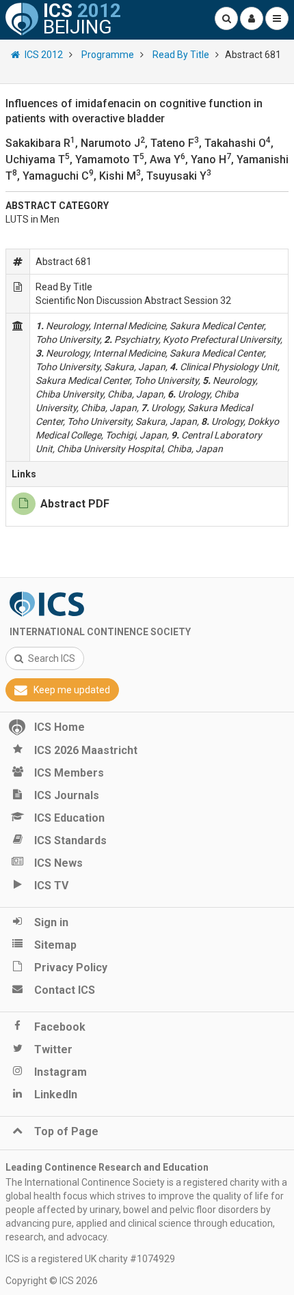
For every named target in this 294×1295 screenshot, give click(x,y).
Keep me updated (72, 689)
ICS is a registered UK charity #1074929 (90, 1258)
